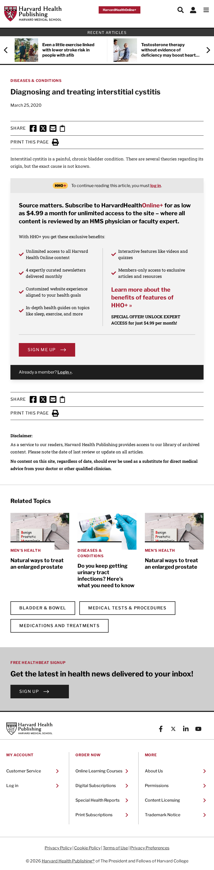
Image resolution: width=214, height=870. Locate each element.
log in (155, 185)
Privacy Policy (58, 848)
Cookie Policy (87, 848)
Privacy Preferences (149, 848)
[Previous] (8, 50)
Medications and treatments (59, 625)
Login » (64, 372)
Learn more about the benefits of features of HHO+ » (142, 297)
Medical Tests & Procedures (127, 607)
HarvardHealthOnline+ (119, 10)
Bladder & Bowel (42, 607)
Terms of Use (115, 848)
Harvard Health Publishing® (68, 861)
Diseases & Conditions (36, 80)
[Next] (205, 50)
